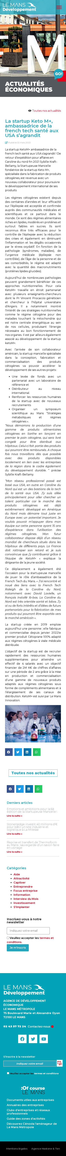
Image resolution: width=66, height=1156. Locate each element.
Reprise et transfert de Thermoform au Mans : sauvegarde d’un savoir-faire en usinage (33, 845)
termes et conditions (46, 1073)
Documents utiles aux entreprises (30, 1100)
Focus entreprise (26, 890)
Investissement (24, 903)
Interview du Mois (26, 899)
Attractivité (21, 878)
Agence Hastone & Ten (45, 1148)
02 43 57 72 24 (14, 1026)
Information (22, 894)
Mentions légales (16, 1148)
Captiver (20, 882)
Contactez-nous (39, 1026)
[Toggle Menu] (59, 7)
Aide (17, 874)
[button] (9, 752)
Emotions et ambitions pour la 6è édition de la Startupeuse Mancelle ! (32, 810)
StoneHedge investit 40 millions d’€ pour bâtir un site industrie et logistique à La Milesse (32, 827)
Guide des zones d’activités (26, 1118)
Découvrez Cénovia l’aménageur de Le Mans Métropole (32, 1125)
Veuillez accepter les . (34, 1073)
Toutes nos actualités (46, 110)
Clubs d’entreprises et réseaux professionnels (28, 1112)
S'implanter (22, 907)
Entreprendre (23, 886)
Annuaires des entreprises (25, 1105)
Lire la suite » (14, 816)
